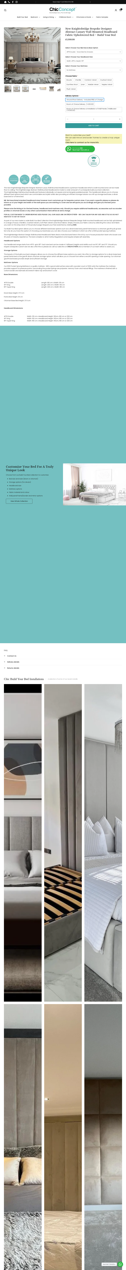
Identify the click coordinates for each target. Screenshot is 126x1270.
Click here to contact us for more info (82, 142)
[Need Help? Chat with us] (120, 1264)
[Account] (116, 10)
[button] (5, 10)
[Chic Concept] (63, 10)
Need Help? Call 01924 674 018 (63, 2)
